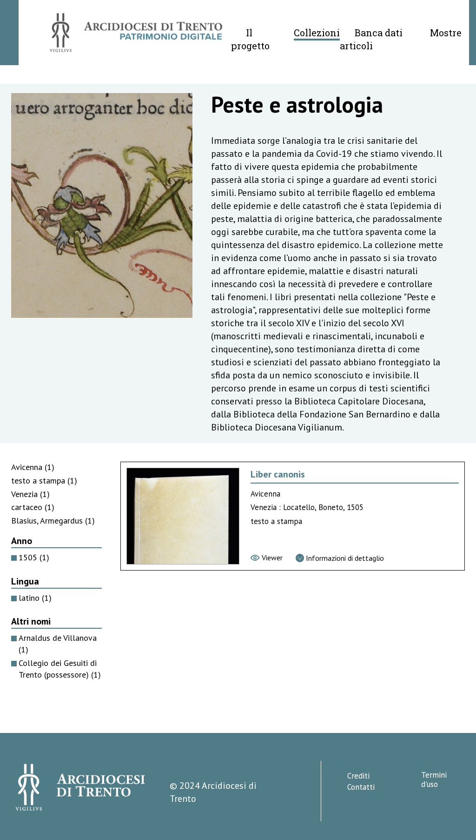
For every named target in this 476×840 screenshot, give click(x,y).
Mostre (446, 33)
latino (35, 597)
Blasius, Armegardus (53, 520)
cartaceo (32, 507)
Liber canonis (278, 474)
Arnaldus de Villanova (58, 643)
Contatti (361, 787)
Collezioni (317, 33)
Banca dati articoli (371, 39)
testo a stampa (44, 480)
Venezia (30, 494)
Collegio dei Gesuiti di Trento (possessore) (60, 669)
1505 (34, 557)
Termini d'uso (434, 779)
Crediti (358, 775)
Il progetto (250, 39)
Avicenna (32, 467)
